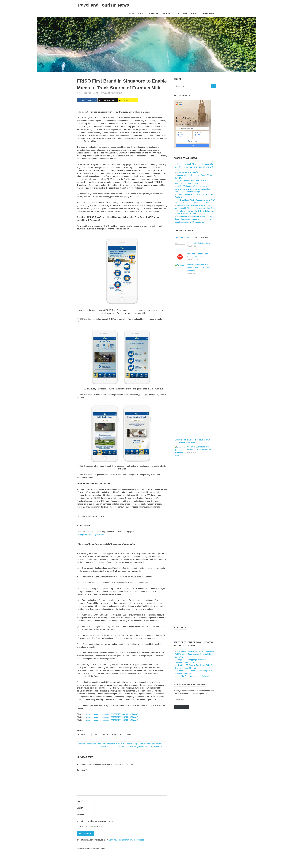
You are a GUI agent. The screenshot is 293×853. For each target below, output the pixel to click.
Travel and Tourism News (103, 5)
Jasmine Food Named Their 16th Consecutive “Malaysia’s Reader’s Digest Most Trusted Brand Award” (119, 744)
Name (80, 801)
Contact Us (181, 13)
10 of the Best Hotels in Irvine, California (193, 676)
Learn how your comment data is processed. (127, 840)
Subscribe (181, 707)
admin (96, 93)
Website (80, 815)
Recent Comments (200, 238)
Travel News (208, 13)
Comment (82, 770)
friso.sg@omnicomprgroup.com (90, 534)
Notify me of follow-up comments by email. (97, 821)
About (141, 13)
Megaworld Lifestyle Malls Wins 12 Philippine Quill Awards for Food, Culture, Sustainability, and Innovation (195, 654)
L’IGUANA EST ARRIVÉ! (187, 172)
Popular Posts (182, 238)
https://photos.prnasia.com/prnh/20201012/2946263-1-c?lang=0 (111, 720)
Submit (194, 13)
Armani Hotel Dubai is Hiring (198, 243)
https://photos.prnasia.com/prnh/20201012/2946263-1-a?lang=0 (111, 714)
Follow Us (180, 628)
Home (131, 13)
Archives (167, 13)
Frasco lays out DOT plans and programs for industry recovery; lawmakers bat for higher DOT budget (194, 167)
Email (80, 808)
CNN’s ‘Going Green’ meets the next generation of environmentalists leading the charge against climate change (192, 189)
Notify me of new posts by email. (93, 826)
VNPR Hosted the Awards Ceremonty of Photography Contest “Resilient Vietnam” (132, 747)
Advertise (153, 13)
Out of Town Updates (186, 645)
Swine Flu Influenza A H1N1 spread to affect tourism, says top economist (200, 267)
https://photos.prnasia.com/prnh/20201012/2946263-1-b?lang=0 (111, 717)
